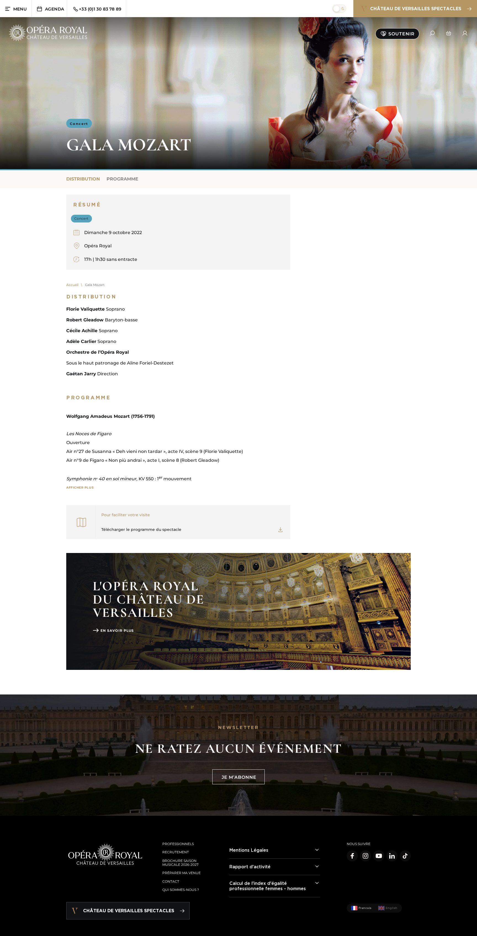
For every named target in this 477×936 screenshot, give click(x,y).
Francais (365, 908)
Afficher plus (80, 487)
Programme (122, 179)
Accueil (72, 285)
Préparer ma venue (181, 873)
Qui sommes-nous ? (180, 890)
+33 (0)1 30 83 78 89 (100, 9)
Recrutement (175, 852)
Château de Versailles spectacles (415, 8)
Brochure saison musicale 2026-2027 (180, 863)
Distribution (83, 179)
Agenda (54, 9)
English (392, 908)
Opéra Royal (98, 245)
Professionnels (178, 844)
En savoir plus (117, 630)
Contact (170, 881)
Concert (79, 124)
